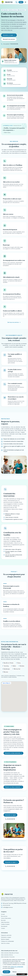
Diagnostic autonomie (6, 935)
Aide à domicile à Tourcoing (7, 957)
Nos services (4, 916)
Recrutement (4, 926)
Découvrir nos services (9, 39)
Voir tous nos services (13, 322)
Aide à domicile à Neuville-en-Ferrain (10, 952)
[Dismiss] (26, 974)
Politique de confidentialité (7, 941)
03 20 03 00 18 (14, 44)
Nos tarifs (3, 920)
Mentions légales (5, 939)
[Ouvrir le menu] (25, 2)
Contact (3, 928)
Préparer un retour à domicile (12, 787)
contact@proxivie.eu (8, 907)
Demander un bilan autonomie (12, 753)
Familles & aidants (5, 924)
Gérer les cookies (5, 943)
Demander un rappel (8, 35)
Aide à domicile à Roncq (7, 955)
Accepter (6, 971)
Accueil (3, 914)
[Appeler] (16, 2)
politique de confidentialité (16, 966)
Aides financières (5, 922)
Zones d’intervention (6, 918)
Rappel (21, 2)
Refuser (15, 971)
